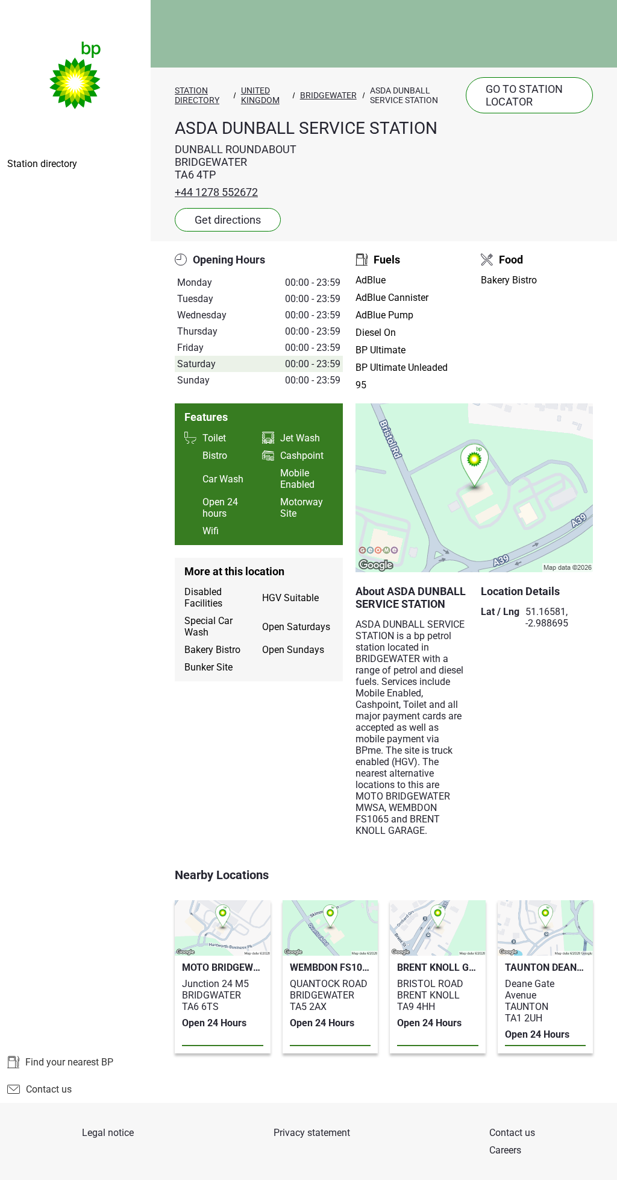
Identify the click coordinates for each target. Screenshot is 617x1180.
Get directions (228, 219)
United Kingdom (260, 95)
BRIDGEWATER (328, 95)
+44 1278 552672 (216, 192)
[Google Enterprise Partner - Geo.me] (378, 551)
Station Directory (197, 95)
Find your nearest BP (69, 1062)
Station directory (42, 163)
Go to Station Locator (524, 95)
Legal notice (108, 1132)
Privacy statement (312, 1132)
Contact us (49, 1089)
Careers (505, 1150)
